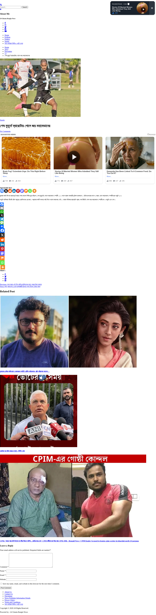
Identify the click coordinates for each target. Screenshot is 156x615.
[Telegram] (78, 219)
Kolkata (7, 37)
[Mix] (26, 191)
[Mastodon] (22, 191)
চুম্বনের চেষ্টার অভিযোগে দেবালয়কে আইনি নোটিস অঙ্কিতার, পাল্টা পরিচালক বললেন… (24, 371)
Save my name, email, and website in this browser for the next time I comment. (31, 584)
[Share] (78, 226)
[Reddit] (10, 191)
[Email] (78, 208)
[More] (34, 191)
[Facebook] (2, 191)
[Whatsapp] (30, 191)
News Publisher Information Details (17, 598)
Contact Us (9, 594)
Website (3, 579)
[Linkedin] (14, 191)
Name (3, 571)
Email (3, 575)
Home (7, 35)
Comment (4, 567)
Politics (7, 39)
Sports (7, 41)
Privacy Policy (10, 600)
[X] (6, 191)
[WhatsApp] (78, 212)
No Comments (5, 131)
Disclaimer (8, 596)
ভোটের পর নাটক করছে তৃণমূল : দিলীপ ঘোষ (12, 451)
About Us (8, 592)
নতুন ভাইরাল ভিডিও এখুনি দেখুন (14, 43)
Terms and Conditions (12, 602)
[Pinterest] (18, 191)
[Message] (78, 223)
